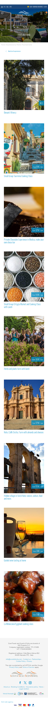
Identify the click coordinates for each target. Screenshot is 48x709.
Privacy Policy (14, 667)
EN (2, 7)
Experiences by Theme (13, 45)
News (41, 687)
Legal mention (24, 689)
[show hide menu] (41, 13)
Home (3, 45)
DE (7, 7)
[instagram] (29, 683)
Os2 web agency (7, 702)
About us (6, 687)
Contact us (27, 659)
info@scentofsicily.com (14, 659)
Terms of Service (28, 667)
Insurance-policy (32, 687)
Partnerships (36, 659)
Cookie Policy (21, 661)
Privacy (29, 661)
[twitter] (24, 683)
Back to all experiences (14, 51)
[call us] (2, 13)
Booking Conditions (18, 687)
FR (10, 7)
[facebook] (19, 683)
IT (4, 7)
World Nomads (8, 694)
